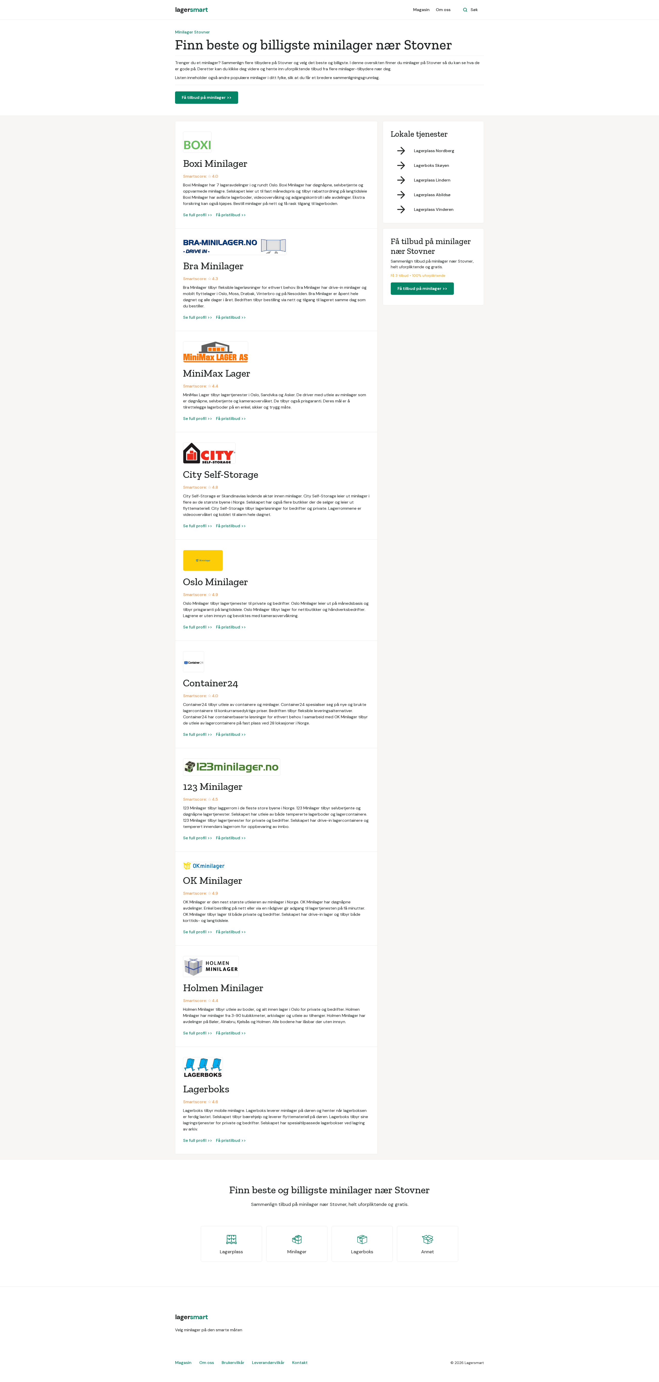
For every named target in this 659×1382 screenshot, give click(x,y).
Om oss (443, 9)
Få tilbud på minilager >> (206, 97)
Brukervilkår (233, 1362)
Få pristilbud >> (231, 215)
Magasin (421, 9)
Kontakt (300, 1362)
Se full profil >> (197, 215)
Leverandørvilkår (268, 1362)
